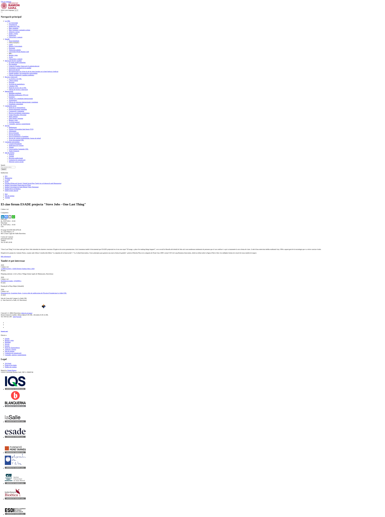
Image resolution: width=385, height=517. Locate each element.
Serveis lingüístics (14, 135)
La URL (7, 21)
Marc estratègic (13, 28)
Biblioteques (13, 127)
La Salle (7, 180)
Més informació (6, 256)
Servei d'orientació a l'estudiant (18, 136)
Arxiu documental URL (16, 140)
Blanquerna (8, 178)
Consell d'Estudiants (15, 144)
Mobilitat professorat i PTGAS (18, 95)
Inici (6, 194)
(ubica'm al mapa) (26, 313)
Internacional (9, 91)
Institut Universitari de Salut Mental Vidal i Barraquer (22, 187)
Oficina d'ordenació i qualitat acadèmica (21, 75)
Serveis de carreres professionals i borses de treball (25, 138)
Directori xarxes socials (16, 162)
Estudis (7, 39)
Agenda (11, 156)
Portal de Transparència (12, 348)
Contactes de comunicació (17, 160)
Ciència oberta (13, 80)
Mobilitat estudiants (15, 93)
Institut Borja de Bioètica (13, 189)
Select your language (7, 10)
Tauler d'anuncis (14, 151)
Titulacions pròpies (15, 50)
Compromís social (10, 106)
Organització (13, 24)
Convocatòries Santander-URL (18, 149)
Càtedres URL (13, 86)
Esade (7, 181)
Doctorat (11, 82)
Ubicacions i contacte (15, 37)
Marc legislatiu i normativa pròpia (19, 30)
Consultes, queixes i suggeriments (19, 124)
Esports (7, 346)
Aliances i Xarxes (10, 349)
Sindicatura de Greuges (16, 145)
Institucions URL (14, 26)
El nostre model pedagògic (17, 62)
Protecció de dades (11, 365)
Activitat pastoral (14, 122)
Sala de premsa (9, 153)
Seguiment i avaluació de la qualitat (20, 68)
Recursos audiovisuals (16, 158)
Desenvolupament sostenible (18, 109)
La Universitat (13, 23)
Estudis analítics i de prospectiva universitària (23, 73)
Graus (11, 44)
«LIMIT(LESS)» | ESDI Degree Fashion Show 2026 (17, 269)
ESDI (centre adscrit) (11, 190)
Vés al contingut (6, 2)
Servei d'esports (14, 133)
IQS (6, 176)
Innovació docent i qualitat (13, 61)
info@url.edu (17, 317)
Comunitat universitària (12, 142)
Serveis (7, 125)
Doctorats (12, 48)
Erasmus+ (12, 97)
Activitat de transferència (17, 84)
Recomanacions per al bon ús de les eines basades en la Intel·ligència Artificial (33, 71)
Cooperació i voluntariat (16, 111)
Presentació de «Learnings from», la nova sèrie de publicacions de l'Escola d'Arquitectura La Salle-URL (34, 293)
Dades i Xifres (13, 33)
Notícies (11, 154)
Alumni (11, 147)
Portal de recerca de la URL (17, 88)
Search (3, 165)
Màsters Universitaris (15, 46)
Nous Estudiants (14, 41)
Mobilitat (8, 342)
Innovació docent (14, 70)
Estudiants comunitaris (16, 104)
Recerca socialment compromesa (19, 113)
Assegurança (13, 100)
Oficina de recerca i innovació (18, 89)
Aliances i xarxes (14, 32)
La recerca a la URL (15, 79)
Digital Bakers (11, 370)
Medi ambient (13, 116)
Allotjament (12, 131)
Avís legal (8, 363)
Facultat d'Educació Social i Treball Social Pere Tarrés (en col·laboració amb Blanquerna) (33, 183)
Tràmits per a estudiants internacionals (21, 98)
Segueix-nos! (4, 331)
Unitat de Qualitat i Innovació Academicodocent (24, 66)
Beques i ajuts (13, 55)
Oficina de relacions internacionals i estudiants (23, 102)
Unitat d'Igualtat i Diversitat (17, 115)
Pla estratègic (13, 64)
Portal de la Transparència (17, 107)
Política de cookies (11, 367)
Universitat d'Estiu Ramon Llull (19, 52)
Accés (11, 57)
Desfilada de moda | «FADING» (11, 281)
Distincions (12, 35)
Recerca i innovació (11, 77)
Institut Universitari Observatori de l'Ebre (18, 185)
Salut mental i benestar (16, 118)
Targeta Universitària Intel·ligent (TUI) (21, 129)
